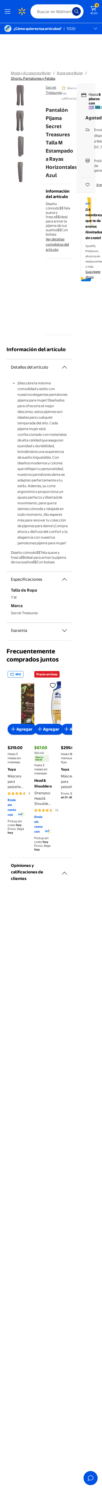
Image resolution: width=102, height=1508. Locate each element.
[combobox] (57, 11)
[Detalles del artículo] (64, 367)
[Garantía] (64, 630)
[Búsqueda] (76, 11)
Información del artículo (36, 349)
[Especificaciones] (64, 579)
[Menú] (8, 11)
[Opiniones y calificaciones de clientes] (64, 871)
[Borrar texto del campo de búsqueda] (69, 11)
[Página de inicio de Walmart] (21, 11)
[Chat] (91, 1478)
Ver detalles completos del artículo (57, 244)
